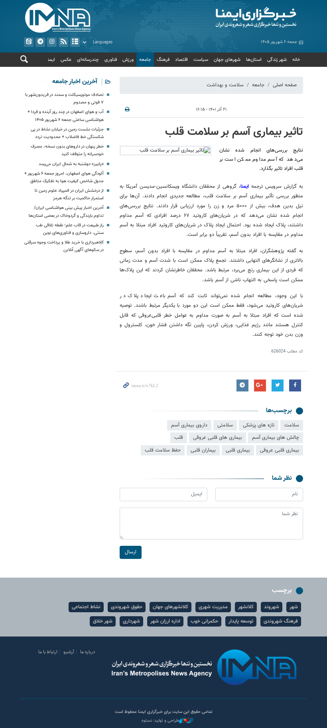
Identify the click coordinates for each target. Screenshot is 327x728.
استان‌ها (254, 59)
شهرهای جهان (227, 59)
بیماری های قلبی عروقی (217, 438)
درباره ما (87, 652)
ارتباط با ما (47, 652)
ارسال (130, 552)
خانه (296, 59)
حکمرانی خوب (204, 621)
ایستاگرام (52, 42)
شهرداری (131, 621)
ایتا (28, 42)
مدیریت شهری (213, 607)
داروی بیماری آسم (189, 425)
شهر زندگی (277, 59)
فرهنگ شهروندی (281, 621)
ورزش (128, 59)
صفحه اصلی (285, 85)
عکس (66, 59)
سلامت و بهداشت (225, 85)
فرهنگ (163, 59)
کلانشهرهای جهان (170, 607)
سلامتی (225, 425)
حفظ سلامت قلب (163, 450)
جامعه (145, 59)
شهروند (271, 607)
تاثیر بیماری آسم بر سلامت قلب (234, 132)
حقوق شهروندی (126, 607)
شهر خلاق (102, 621)
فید (63, 42)
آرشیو (75, 42)
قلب (178, 438)
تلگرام (40, 42)
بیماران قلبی (203, 450)
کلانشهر (246, 607)
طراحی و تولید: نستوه (160, 721)
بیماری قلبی (238, 450)
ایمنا (235, 18)
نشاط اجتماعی (86, 607)
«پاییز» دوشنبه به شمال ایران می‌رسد (71, 164)
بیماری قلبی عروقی (279, 450)
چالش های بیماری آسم (275, 438)
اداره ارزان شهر (165, 621)
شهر (294, 607)
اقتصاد (181, 59)
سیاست (200, 59)
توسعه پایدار (241, 621)
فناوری (110, 59)
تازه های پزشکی (258, 425)
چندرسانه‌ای (88, 59)
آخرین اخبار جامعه (74, 82)
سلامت (291, 425)
